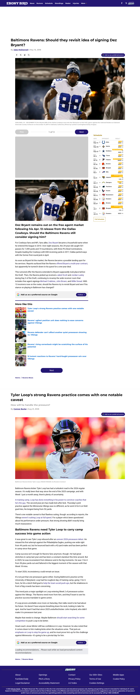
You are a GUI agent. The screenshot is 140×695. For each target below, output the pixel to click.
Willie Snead (76, 281)
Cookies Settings (96, 683)
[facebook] (121, 3)
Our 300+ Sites (95, 675)
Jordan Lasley (78, 275)
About (18, 675)
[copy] (28, 54)
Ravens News (27, 378)
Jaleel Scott (62, 275)
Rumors (40, 3)
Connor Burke (20, 409)
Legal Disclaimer (22, 683)
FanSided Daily (21, 679)
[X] (126, 3)
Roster (68, 3)
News (32, 3)
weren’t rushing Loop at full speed (36, 517)
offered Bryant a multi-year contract (71, 263)
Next (81, 132)
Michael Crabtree (47, 281)
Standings (59, 3)
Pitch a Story (44, 679)
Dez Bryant (53, 243)
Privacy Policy (74, 679)
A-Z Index (72, 683)
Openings (43, 675)
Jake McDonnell (21, 50)
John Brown (61, 281)
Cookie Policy (119, 679)
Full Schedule (99, 219)
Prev (22, 132)
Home (17, 378)
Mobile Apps (118, 675)
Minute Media (15, 689)
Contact (71, 675)
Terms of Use (95, 679)
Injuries (76, 3)
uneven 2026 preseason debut (70, 539)
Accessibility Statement (49, 683)
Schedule (49, 3)
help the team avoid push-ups (56, 583)
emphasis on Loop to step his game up (32, 632)
